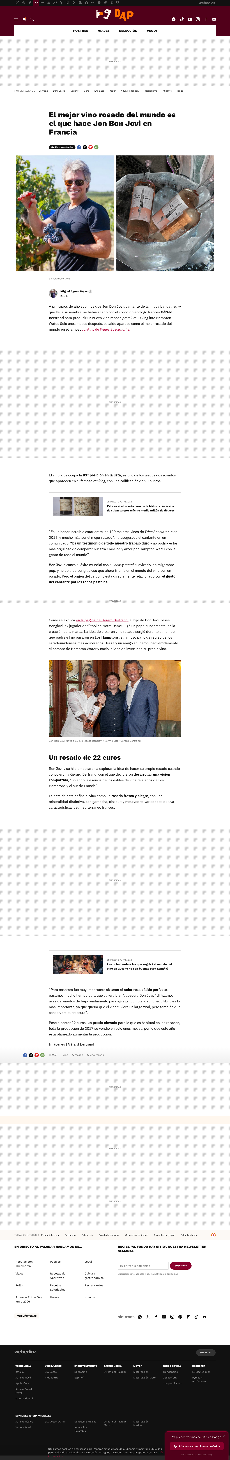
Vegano (75, 90)
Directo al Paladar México (115, 1423)
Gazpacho (70, 1235)
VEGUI (152, 31)
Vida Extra (51, 1377)
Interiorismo (150, 90)
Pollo (19, 1285)
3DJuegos (51, 1371)
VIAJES (104, 31)
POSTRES (80, 31)
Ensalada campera (109, 1235)
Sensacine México (85, 1421)
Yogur (113, 90)
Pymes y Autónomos (199, 1379)
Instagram (198, 19)
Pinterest (180, 1316)
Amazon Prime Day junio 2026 (28, 1299)
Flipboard (90, 147)
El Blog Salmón (201, 1371)
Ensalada (99, 90)
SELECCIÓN (128, 31)
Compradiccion (172, 1383)
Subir (203, 1352)
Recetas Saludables (57, 1287)
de (106, 329)
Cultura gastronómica (94, 1276)
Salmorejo (88, 1235)
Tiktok (182, 19)
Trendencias (170, 1371)
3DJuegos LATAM (55, 1421)
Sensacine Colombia (80, 1429)
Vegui (88, 1261)
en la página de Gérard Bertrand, (102, 620)
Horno (54, 1297)
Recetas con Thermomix (24, 1264)
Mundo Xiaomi (24, 1398)
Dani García (59, 90)
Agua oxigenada (130, 90)
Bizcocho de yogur (164, 1235)
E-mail (214, 19)
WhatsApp (173, 19)
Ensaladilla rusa (50, 1235)
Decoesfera (170, 1377)
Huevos (89, 1297)
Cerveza (43, 90)
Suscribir (181, 1265)
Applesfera (22, 1383)
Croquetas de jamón (137, 1235)
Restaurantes (93, 1285)
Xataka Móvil (23, 1377)
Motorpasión (141, 1371)
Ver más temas (26, 1316)
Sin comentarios (63, 147)
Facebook (206, 19)
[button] (75, 291)
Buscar (32, 19)
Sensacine (80, 1371)
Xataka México (24, 1421)
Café (86, 90)
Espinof (79, 1377)
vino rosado (97, 1054)
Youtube (190, 19)
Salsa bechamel (190, 1235)
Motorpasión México (141, 1423)
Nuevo (24, 19)
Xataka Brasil (23, 1427)
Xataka (19, 1371)
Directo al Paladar (115, 1371)
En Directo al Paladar (119, 502)
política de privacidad (166, 1274)
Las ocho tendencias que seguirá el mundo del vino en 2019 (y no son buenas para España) (139, 966)
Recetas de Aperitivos (57, 1276)
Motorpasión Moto (144, 1377)
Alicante (167, 90)
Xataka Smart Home (23, 1391)
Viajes (19, 1273)
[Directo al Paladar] (115, 15)
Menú (16, 19)
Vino (65, 1054)
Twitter (85, 147)
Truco (180, 90)
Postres (55, 1261)
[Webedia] (25, 1351)
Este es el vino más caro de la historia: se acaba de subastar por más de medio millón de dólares (141, 508)
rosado (79, 1054)
